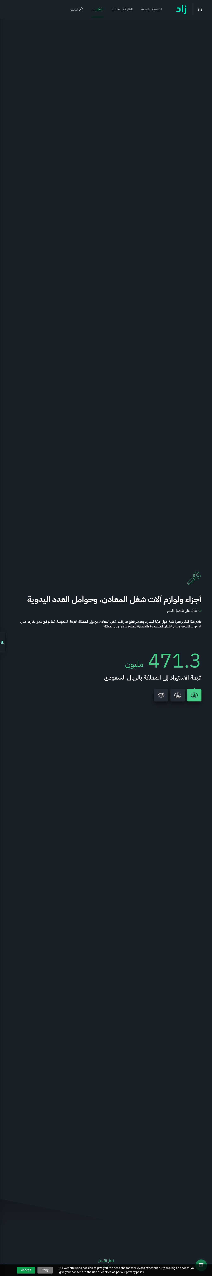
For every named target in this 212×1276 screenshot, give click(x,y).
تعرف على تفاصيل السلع (181, 610)
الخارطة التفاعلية (122, 9)
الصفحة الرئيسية (151, 9)
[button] (97, 9)
